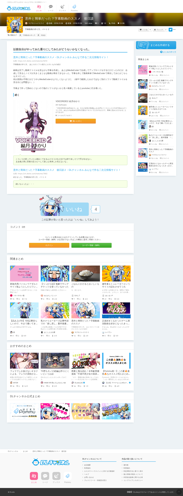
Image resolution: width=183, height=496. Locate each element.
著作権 (126, 465)
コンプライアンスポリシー (133, 480)
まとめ (25, 451)
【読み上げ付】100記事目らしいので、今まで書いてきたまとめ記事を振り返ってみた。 (161, 123)
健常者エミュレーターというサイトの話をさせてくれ (116, 285)
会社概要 (87, 465)
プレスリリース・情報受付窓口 (95, 480)
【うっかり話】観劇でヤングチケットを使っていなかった (55, 285)
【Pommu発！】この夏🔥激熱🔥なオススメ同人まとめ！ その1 (117, 374)
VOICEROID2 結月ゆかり (68, 101)
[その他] (174, 30)
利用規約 (87, 468)
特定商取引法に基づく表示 (133, 471)
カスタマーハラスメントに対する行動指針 (99, 471)
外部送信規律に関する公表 (133, 477)
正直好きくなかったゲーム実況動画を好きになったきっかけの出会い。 (116, 323)
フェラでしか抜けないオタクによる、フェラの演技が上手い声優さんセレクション (24, 374)
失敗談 (43, 35)
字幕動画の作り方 (29, 35)
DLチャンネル (18, 8)
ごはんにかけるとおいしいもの (161, 94)
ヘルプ (86, 474)
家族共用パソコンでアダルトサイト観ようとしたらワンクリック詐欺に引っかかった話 (24, 287)
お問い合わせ (89, 477)
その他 (122, 23)
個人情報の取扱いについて (133, 474)
